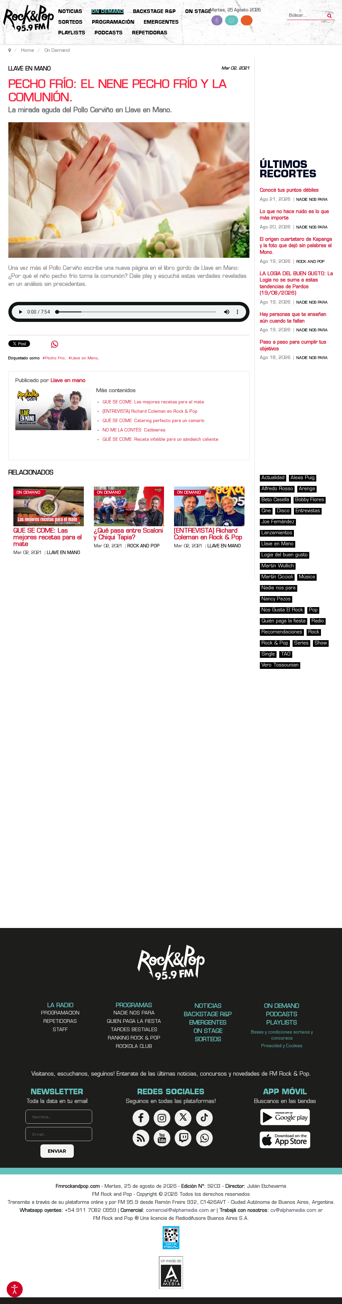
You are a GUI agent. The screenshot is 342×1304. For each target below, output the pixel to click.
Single (268, 654)
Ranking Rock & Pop (134, 1038)
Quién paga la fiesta (284, 621)
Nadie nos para (312, 200)
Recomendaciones (282, 632)
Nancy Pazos (276, 599)
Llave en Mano (84, 358)
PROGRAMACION (60, 1013)
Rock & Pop (275, 643)
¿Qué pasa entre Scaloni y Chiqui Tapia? (128, 534)
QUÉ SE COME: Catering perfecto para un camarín (153, 421)
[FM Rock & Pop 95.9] (26, 19)
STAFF (60, 1030)
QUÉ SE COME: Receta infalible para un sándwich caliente (160, 440)
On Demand (28, 493)
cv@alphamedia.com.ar (297, 1210)
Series (301, 643)
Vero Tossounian (280, 665)
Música (307, 577)
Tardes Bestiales (134, 1030)
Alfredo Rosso (277, 489)
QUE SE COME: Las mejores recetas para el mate (153, 402)
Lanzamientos (277, 533)
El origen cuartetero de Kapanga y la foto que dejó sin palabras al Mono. (296, 246)
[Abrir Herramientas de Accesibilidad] (15, 1289)
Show (321, 643)
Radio (318, 621)
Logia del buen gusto (285, 555)
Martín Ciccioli (277, 577)
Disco (283, 511)
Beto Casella (275, 500)
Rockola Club (134, 1046)
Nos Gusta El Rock (282, 610)
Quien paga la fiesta (134, 1021)
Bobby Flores (309, 500)
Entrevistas (308, 511)
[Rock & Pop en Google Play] (285, 1117)
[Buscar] (329, 13)
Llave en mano (29, 69)
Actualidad (273, 478)
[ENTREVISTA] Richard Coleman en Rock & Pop (150, 412)
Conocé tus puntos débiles (289, 190)
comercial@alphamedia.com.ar (180, 1210)
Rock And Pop (143, 546)
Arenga (307, 489)
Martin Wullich (278, 566)
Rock (313, 632)
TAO (286, 654)
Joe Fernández (278, 522)
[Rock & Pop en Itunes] (285, 1140)
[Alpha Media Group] (171, 1272)
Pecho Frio (55, 358)
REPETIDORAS (60, 1021)
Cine (266, 511)
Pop (313, 610)
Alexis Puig (303, 478)
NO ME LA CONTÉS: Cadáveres (134, 430)
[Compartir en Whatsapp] (54, 345)
